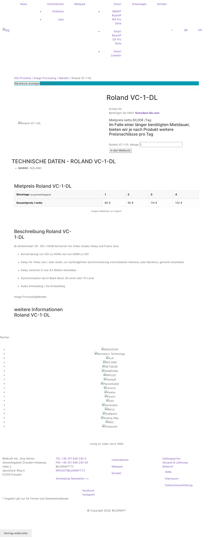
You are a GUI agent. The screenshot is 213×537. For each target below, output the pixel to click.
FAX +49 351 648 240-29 (72, 462)
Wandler (64, 78)
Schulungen (139, 4)
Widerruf (167, 466)
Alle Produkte (22, 78)
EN (200, 30)
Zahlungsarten (171, 458)
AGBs (168, 471)
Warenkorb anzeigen (27, 83)
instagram (88, 494)
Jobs (61, 19)
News (23, 4)
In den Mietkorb (120, 150)
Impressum (172, 478)
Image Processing (45, 78)
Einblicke (58, 11)
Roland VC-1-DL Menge (123, 144)
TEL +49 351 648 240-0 (71, 458)
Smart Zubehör (116, 53)
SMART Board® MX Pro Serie (116, 17)
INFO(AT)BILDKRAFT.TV (70, 470)
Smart (117, 4)
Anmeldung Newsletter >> (72, 478)
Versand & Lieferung (175, 462)
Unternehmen (55, 4)
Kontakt (162, 4)
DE (186, 30)
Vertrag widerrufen (16, 533)
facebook (88, 490)
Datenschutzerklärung (179, 485)
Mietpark (80, 4)
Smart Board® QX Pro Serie (116, 37)
